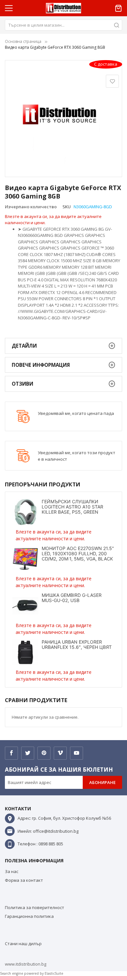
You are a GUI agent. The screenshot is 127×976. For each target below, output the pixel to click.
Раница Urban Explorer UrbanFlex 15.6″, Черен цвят (77, 644)
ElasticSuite (54, 973)
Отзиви (22, 383)
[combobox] (63, 25)
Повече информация (41, 365)
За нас (11, 871)
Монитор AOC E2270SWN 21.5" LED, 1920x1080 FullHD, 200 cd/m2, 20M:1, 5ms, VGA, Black (78, 553)
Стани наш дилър (23, 943)
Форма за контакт (24, 880)
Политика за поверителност (34, 907)
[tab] (63, 346)
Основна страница (23, 41)
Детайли (24, 345)
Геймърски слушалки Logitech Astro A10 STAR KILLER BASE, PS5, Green (72, 507)
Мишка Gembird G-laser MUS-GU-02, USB (72, 597)
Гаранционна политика (29, 916)
